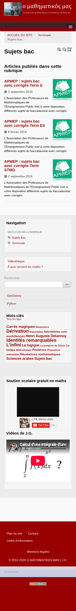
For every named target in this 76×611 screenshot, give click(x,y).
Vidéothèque (16, 261)
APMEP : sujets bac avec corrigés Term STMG (22, 165)
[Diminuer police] (64, 49)
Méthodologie (23, 350)
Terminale (44, 35)
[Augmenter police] (59, 49)
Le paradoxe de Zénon (52, 345)
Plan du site (14, 533)
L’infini (13, 344)
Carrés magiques (20, 327)
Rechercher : (13, 278)
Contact (33, 533)
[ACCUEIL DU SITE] (38, 9)
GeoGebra (14, 295)
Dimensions (42, 327)
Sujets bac (18, 237)
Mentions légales (38, 551)
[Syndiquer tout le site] (38, 583)
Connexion (11, 571)
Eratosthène (36, 332)
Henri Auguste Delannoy (46, 336)
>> (67, 284)
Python (11, 303)
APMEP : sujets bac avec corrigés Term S (23, 83)
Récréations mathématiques (40, 354)
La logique (30, 345)
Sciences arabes (20, 359)
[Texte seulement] (69, 49)
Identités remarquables (31, 340)
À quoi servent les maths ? (25, 266)
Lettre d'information (20, 540)
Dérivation (17, 331)
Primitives (39, 349)
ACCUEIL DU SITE (19, 35)
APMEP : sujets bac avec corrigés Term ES (24, 123)
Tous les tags (13, 319)
